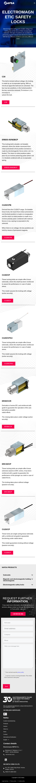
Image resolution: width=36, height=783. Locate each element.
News (4, 731)
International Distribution (9, 737)
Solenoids (6, 575)
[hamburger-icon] (29, 3)
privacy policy (20, 672)
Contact (5, 734)
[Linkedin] (5, 759)
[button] (18, 575)
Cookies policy (21, 781)
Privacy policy (13, 781)
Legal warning (5, 781)
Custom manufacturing (9, 721)
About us (5, 729)
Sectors (5, 726)
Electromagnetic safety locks (13, 585)
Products (5, 723)
